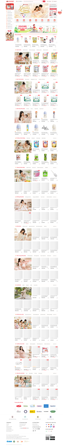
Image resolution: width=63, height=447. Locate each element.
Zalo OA (21, 426)
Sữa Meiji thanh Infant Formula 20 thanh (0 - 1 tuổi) (53, 61)
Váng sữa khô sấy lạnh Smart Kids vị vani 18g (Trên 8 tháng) (35, 45)
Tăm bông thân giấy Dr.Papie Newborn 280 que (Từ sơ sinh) (45, 179)
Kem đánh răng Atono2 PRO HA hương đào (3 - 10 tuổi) (18, 221)
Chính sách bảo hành (22, 425)
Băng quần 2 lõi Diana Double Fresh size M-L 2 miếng (53, 368)
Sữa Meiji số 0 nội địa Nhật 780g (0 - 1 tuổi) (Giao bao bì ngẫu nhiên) (27, 74)
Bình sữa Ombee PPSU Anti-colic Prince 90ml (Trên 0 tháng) (18, 133)
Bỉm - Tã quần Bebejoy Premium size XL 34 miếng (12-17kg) (27, 104)
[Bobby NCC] (31, 10)
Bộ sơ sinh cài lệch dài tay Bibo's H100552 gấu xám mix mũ (53, 238)
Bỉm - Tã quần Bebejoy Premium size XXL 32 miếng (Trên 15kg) (36, 104)
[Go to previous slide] (15, 42)
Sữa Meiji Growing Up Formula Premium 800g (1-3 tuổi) (45, 61)
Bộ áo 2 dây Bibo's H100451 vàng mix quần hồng (45, 267)
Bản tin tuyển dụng (8, 431)
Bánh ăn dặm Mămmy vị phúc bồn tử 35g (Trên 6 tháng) (18, 162)
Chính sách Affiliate (9, 428)
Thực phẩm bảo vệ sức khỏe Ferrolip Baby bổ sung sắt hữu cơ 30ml (44, 45)
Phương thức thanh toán (36, 425)
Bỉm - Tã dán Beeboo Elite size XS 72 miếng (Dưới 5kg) (18, 104)
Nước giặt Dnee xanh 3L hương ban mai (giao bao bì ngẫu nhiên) (36, 398)
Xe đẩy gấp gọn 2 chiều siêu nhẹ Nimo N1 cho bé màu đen (18, 309)
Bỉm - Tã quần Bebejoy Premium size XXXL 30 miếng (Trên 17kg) (53, 104)
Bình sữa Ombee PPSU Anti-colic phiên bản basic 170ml (53, 133)
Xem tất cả (54, 34)
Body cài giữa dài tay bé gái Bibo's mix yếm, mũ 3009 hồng (45, 238)
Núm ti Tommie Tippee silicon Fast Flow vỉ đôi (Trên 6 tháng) (45, 133)
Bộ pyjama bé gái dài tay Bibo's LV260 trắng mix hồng (45, 280)
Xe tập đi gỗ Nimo (35, 295)
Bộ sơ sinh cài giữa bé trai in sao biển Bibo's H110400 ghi (54, 251)
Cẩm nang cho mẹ (8, 427)
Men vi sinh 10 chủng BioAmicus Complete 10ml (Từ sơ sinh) (52, 45)
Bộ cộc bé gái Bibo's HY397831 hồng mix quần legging (53, 280)
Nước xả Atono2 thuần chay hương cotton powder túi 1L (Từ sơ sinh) (45, 398)
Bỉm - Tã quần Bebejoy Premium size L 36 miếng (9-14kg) (45, 91)
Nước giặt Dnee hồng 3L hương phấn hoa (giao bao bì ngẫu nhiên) (53, 398)
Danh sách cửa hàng (9, 426)
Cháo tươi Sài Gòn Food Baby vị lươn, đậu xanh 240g (53, 149)
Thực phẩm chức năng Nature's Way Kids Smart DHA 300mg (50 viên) (53, 355)
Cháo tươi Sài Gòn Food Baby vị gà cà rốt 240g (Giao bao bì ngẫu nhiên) (45, 149)
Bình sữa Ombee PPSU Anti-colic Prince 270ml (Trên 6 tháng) (18, 45)
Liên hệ (7, 425)
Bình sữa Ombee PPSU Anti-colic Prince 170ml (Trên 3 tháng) (36, 133)
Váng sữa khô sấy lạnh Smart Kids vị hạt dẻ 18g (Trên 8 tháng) (53, 162)
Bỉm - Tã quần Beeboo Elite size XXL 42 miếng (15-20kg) (54, 91)
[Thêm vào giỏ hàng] (22, 46)
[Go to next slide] (57, 42)
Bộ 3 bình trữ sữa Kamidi (27, 367)
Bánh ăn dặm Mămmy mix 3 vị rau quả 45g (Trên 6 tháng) (36, 162)
